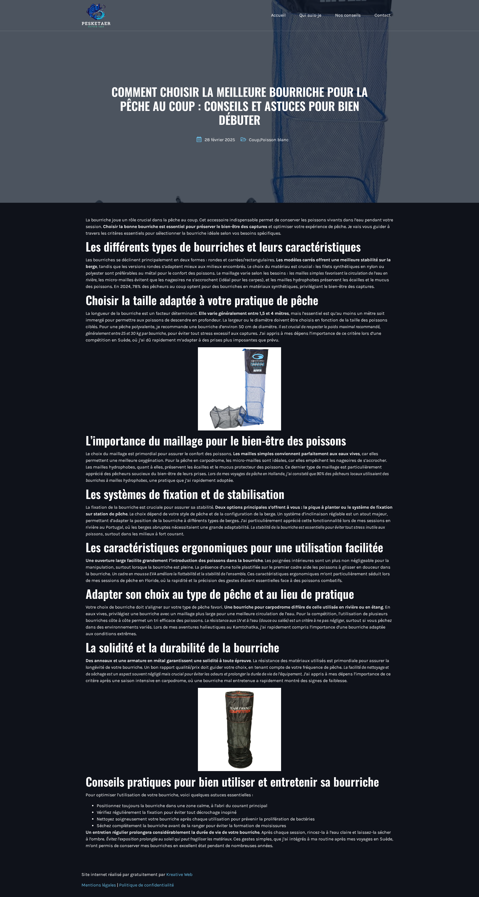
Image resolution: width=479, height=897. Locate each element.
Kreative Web (179, 874)
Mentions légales (99, 885)
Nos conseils (348, 15)
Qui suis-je (310, 15)
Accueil (278, 15)
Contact (382, 15)
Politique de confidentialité (146, 885)
